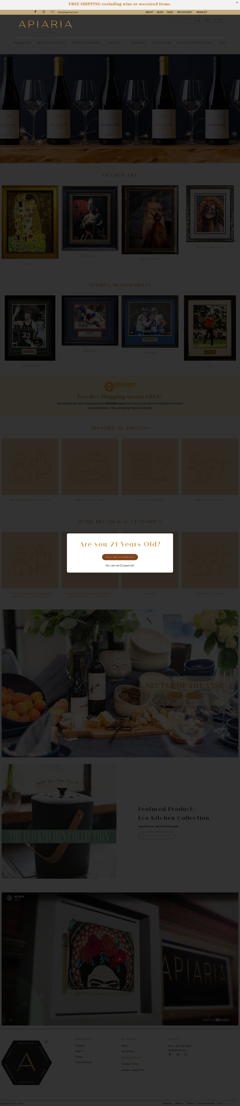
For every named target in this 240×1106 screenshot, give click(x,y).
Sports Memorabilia (87, 42)
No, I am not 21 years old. (120, 565)
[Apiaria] (68, 26)
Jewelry (115, 42)
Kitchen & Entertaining (194, 42)
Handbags (138, 42)
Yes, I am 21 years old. (120, 557)
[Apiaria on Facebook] (35, 12)
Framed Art (22, 42)
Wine (222, 42)
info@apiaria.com (68, 12)
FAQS (170, 12)
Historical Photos (51, 42)
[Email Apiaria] (52, 12)
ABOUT (149, 12)
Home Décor (161, 42)
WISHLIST (202, 12)
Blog (160, 12)
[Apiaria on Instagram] (43, 12)
